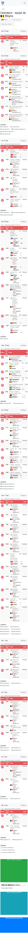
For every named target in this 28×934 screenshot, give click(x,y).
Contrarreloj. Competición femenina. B (15, 578)
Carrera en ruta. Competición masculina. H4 (15, 661)
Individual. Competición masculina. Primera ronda (15, 201)
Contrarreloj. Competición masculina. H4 (15, 516)
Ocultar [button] (23, 31)
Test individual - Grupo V (16, 87)
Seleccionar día (16, 19)
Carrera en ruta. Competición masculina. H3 (15, 671)
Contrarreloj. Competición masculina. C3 (15, 568)
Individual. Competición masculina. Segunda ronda (15, 327)
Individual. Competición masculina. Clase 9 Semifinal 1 (15, 260)
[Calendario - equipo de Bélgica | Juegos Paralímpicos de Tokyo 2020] (2, 3)
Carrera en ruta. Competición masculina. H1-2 (16, 651)
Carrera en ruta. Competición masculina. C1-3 (16, 703)
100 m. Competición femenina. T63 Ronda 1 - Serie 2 (15, 828)
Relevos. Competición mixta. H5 (16, 727)
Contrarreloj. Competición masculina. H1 (15, 536)
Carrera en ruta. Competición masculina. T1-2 (16, 718)
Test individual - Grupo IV (16, 81)
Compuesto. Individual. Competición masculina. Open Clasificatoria (15, 161)
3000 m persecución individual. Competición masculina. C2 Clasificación (16, 108)
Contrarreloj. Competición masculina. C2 (15, 506)
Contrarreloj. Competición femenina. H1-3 (15, 546)
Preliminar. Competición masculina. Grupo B (14, 151)
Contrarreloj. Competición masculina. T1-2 (16, 591)
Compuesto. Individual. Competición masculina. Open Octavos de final (13, 556)
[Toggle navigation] (24, 2)
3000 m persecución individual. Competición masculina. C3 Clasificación (16, 116)
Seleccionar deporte (6, 24)
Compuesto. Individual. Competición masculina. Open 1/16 (13, 233)
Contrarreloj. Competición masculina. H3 (15, 526)
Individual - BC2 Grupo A (14, 377)
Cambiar (2, 34)
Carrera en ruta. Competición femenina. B (15, 768)
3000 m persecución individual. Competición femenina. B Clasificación (15, 287)
